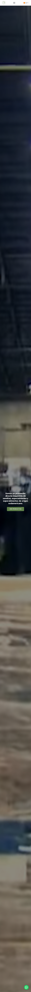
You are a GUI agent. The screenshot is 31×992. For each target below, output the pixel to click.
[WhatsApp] (26, 987)
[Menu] (14, 2)
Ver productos (15, 509)
